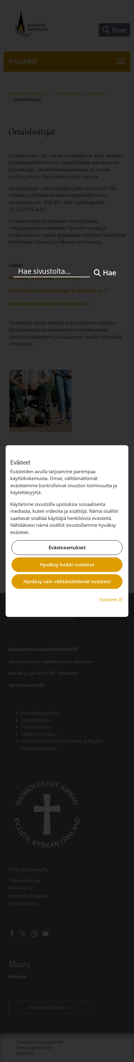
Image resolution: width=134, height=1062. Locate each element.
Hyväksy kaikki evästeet (67, 564)
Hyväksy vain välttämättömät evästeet (67, 582)
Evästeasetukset (67, 548)
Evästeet (111, 599)
